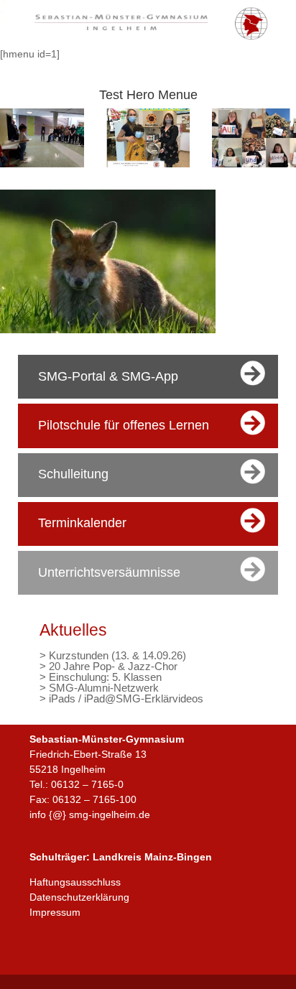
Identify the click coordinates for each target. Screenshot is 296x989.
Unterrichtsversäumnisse (109, 572)
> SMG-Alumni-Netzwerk (99, 688)
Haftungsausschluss (75, 882)
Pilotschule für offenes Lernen (123, 425)
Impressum (54, 912)
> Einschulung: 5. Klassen (101, 677)
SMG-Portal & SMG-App (108, 376)
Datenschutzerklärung (79, 897)
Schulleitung (73, 474)
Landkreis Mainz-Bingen (152, 857)
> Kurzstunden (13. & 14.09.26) (113, 655)
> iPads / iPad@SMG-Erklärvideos (121, 698)
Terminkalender (82, 523)
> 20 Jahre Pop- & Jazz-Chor (108, 666)
